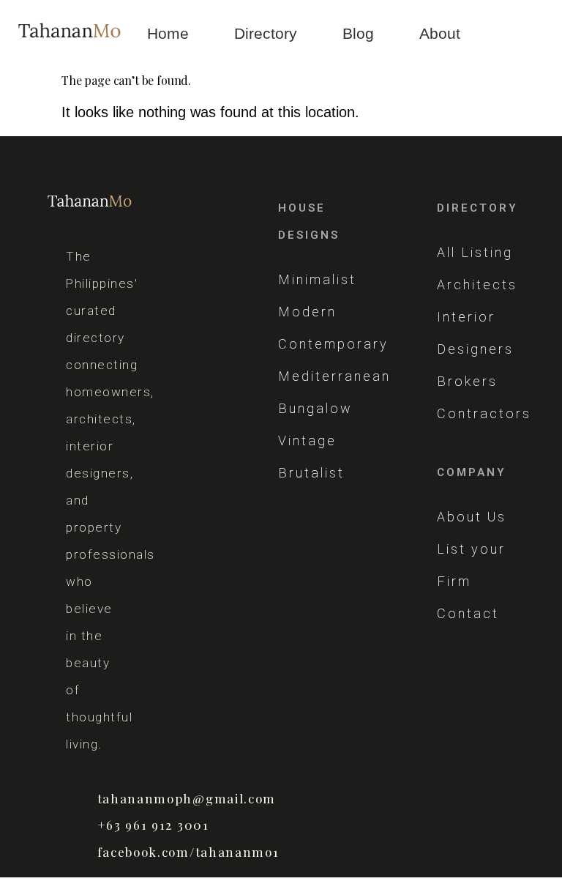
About (439, 33)
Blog (358, 33)
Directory (265, 33)
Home (168, 33)
